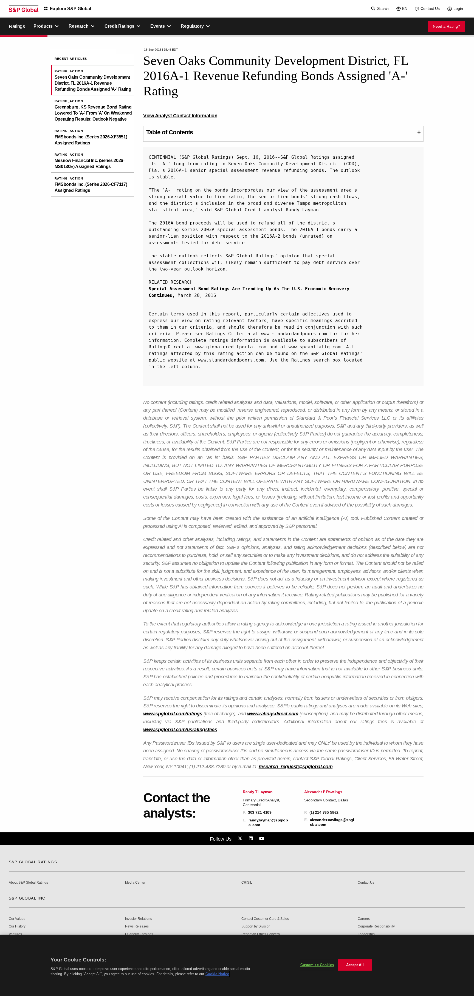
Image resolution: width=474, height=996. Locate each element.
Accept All (355, 965)
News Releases (137, 926)
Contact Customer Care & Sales (265, 919)
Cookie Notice (217, 974)
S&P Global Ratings (33, 862)
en (404, 8)
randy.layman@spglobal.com (268, 822)
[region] (237, 965)
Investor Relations (138, 919)
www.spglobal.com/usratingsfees (180, 729)
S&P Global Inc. (28, 898)
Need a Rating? (446, 26)
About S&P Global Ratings (28, 882)
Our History (17, 926)
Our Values (17, 919)
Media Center (135, 882)
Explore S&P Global (70, 8)
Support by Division (255, 926)
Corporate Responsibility (376, 926)
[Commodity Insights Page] (240, 838)
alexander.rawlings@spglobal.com (332, 822)
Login (458, 8)
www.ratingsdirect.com (272, 713)
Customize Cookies (317, 965)
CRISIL (246, 882)
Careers (364, 919)
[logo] (23, 8)
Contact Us (430, 8)
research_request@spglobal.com (296, 766)
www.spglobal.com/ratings (172, 713)
